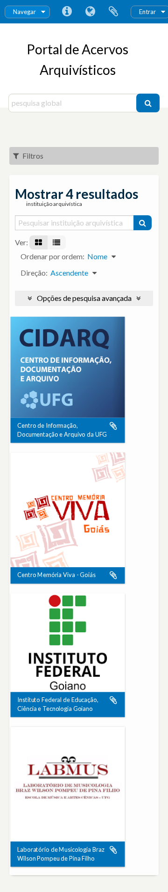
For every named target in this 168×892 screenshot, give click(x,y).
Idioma (90, 11)
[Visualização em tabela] (56, 242)
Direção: (34, 272)
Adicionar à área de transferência (113, 426)
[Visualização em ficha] (38, 242)
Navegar (24, 11)
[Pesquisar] (148, 103)
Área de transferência (113, 11)
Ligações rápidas (66, 11)
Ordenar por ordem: (52, 256)
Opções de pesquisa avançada (84, 297)
